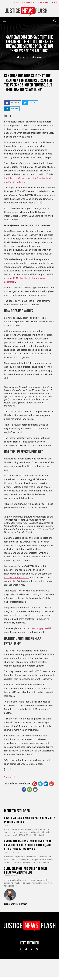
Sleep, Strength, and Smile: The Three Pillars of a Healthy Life (25, 871)
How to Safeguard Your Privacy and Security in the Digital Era (29, 820)
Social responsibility (24, 3)
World (55, 3)
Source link (10, 777)
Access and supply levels (37, 628)
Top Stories (42, 3)
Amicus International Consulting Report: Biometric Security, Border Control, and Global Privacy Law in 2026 (28, 845)
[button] (4, 20)
